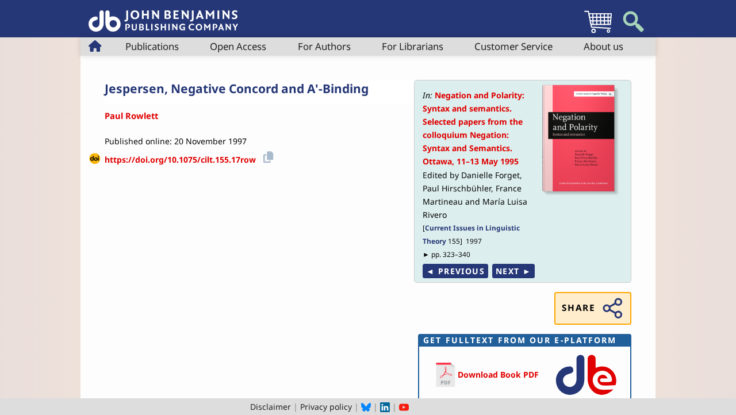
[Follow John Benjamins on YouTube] (404, 406)
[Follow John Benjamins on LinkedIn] (385, 406)
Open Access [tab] (238, 46)
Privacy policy (326, 406)
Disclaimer (270, 406)
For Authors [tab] (324, 46)
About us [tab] (603, 46)
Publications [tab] (152, 46)
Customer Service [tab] (513, 46)
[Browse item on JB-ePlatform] (586, 395)
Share (578, 308)
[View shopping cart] (598, 32)
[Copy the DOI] (266, 155)
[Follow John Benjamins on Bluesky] (366, 406)
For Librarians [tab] (412, 46)
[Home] (163, 14)
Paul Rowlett (131, 115)
